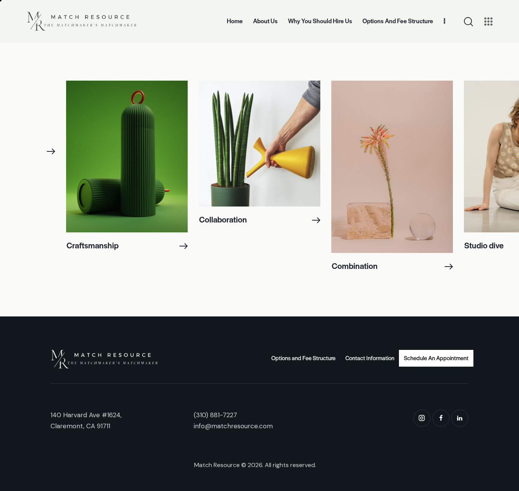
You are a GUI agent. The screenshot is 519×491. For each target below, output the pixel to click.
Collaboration (223, 219)
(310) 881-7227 (215, 415)
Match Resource (217, 465)
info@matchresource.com (233, 426)
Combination (355, 266)
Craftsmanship (92, 245)
